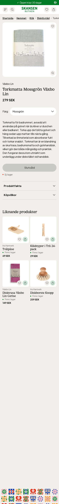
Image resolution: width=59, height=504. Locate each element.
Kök (32, 18)
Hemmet (21, 18)
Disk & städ (43, 18)
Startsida (8, 18)
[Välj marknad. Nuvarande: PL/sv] (55, 3)
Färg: (6, 111)
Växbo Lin (8, 83)
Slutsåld (29, 167)
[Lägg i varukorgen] (25, 239)
